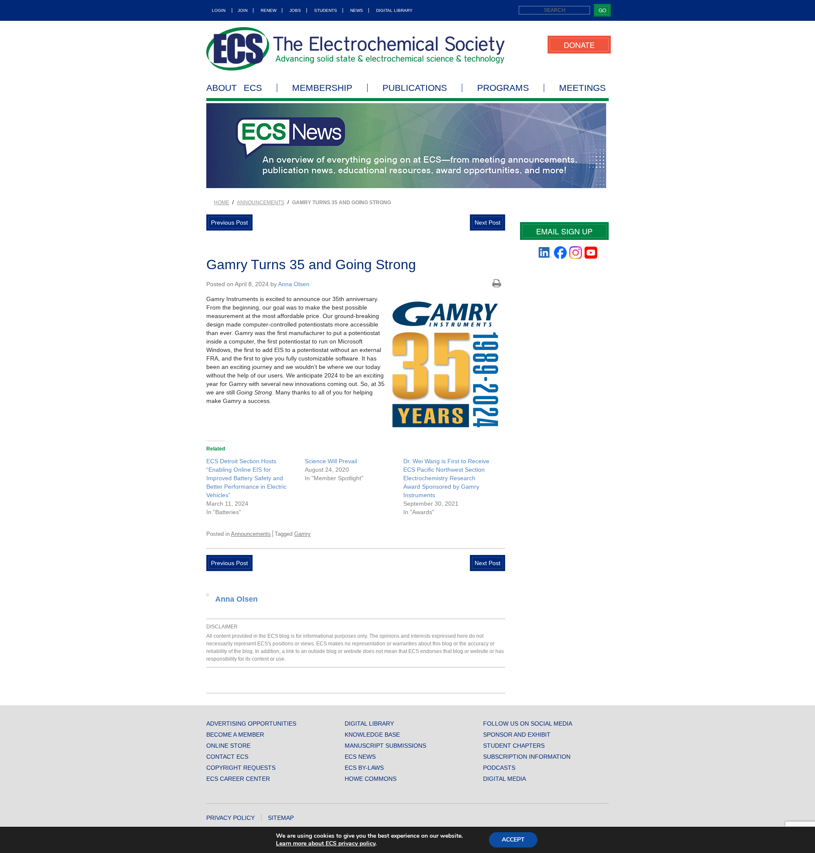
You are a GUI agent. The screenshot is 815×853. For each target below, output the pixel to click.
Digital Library (394, 10)
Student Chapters (514, 745)
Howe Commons (370, 778)
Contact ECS (227, 756)
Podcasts (499, 767)
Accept (513, 840)
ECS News (360, 756)
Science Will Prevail (331, 461)
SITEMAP (281, 817)
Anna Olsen (293, 284)
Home (221, 203)
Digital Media (504, 778)
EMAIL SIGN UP (564, 230)
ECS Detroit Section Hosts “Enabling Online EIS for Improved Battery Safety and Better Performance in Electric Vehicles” (246, 478)
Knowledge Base (372, 734)
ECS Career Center (238, 778)
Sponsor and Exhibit (517, 734)
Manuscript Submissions (385, 745)
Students (325, 10)
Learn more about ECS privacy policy (325, 843)
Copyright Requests (240, 767)
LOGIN (218, 10)
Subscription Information (526, 756)
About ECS (234, 88)
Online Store (228, 745)
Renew (268, 10)
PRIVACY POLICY (230, 817)
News (356, 10)
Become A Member (235, 734)
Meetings (582, 88)
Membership (322, 88)
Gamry (302, 534)
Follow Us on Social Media (527, 723)
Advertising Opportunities (251, 723)
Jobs (295, 10)
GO (602, 10)
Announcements (260, 203)
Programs (503, 88)
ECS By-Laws (364, 767)
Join (242, 10)
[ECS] (355, 48)
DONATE (579, 44)
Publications (414, 88)
